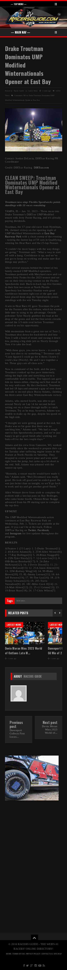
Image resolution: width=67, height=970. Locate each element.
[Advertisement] (33, 830)
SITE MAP (58, 954)
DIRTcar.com (41, 167)
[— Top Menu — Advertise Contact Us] (33, 3)
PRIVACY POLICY (33, 954)
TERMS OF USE (19, 954)
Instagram (16, 533)
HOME (8, 954)
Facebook (43, 530)
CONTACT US (47, 954)
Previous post (16, 724)
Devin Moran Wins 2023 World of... (49, 729)
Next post (50, 722)
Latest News (33, 91)
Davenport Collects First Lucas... (17, 733)
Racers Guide (33, 676)
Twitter (32, 530)
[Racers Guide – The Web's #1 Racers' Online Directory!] (33, 17)
